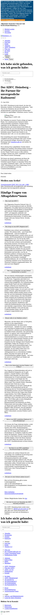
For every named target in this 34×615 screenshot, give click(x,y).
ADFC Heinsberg (10, 47)
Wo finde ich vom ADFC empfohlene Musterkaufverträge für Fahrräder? (19, 448)
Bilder (6, 561)
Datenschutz (8, 607)
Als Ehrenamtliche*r (11, 581)
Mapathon (8, 563)
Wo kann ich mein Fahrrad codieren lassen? (17, 477)
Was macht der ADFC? (11, 201)
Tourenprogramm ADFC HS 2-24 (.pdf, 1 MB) (15, 184)
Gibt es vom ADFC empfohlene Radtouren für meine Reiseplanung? (19, 420)
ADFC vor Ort (9, 570)
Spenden (7, 31)
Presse (6, 52)
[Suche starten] (3, 529)
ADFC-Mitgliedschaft (11, 578)
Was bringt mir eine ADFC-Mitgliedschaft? (16, 226)
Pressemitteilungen (10, 589)
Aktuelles (7, 40)
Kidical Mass (8, 560)
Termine (7, 537)
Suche (7, 59)
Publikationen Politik (11, 555)
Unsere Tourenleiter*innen (12, 553)
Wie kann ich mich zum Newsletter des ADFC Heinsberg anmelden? (18, 502)
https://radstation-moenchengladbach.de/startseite (14, 492)
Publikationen (9, 571)
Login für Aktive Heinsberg (13, 598)
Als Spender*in (9, 579)
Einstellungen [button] (11, 20)
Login (6, 54)
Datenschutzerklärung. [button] (7, 18)
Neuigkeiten (8, 535)
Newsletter (8, 32)
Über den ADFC (10, 568)
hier (26, 498)
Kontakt (7, 573)
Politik (6, 44)
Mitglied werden (9, 29)
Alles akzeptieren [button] (20, 20)
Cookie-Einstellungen (11, 608)
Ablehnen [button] (4, 20)
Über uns (7, 49)
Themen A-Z (8, 546)
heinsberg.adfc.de (16, 142)
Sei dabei (7, 51)
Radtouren (8, 538)
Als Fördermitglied (10, 583)
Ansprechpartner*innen (12, 591)
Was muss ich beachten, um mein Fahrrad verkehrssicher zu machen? (19, 271)
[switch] (14, 79)
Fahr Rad (7, 42)
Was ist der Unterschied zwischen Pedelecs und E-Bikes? (19, 366)
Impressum (8, 605)
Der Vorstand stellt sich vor (13, 551)
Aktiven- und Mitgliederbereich (14, 596)
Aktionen (7, 45)
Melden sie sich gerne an (21, 509)
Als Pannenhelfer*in (11, 584)
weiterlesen (8, 223)
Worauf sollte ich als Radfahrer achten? (16, 318)
